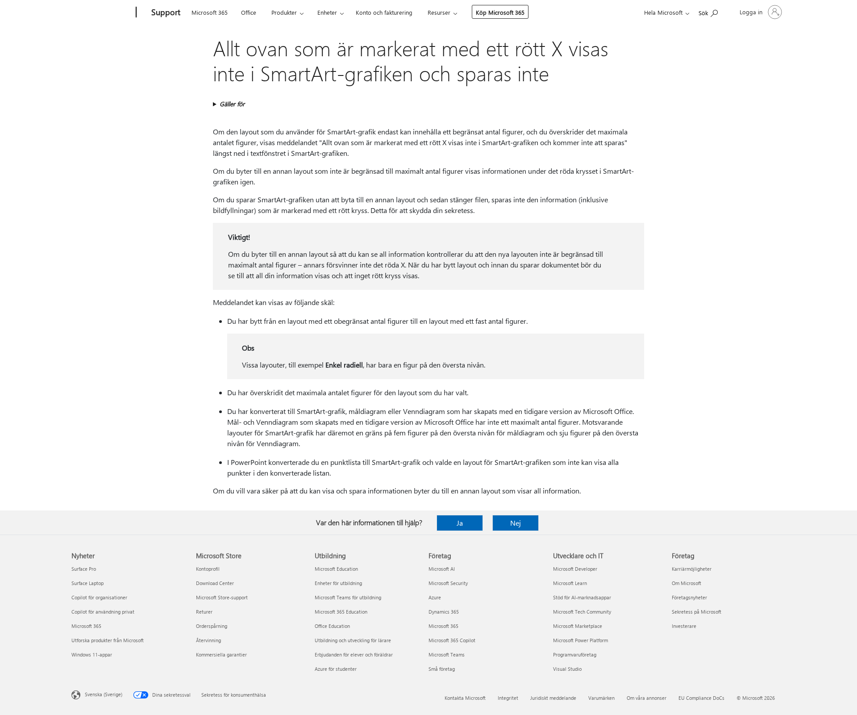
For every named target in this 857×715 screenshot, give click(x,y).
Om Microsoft (686, 583)
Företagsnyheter (689, 597)
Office (248, 12)
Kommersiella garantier (221, 654)
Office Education (332, 626)
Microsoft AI (441, 568)
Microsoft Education (336, 568)
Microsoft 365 (209, 12)
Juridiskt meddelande (553, 697)
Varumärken (601, 697)
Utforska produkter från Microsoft (107, 640)
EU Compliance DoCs (701, 697)
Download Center (215, 583)
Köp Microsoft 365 (500, 12)
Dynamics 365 (443, 611)
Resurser (439, 12)
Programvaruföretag (574, 654)
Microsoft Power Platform (580, 640)
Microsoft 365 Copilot (451, 640)
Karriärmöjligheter (691, 568)
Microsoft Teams (446, 654)
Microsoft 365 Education (341, 611)
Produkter (284, 12)
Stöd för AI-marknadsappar (582, 597)
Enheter (327, 12)
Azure (434, 597)
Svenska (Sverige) (103, 694)
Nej (515, 522)
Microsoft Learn (570, 583)
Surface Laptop (87, 583)
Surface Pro (83, 568)
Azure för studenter (336, 668)
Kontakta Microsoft (465, 697)
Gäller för (232, 104)
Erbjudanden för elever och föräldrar (354, 654)
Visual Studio (567, 668)
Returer (204, 611)
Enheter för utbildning (338, 583)
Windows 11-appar (91, 654)
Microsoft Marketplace (577, 626)
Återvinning (208, 640)
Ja (460, 522)
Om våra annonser (646, 697)
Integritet (508, 697)
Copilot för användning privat (102, 611)
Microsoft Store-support (222, 597)
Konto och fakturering (384, 12)
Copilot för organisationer (99, 597)
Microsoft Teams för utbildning (348, 597)
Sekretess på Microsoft (696, 611)
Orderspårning (211, 626)
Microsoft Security (448, 583)
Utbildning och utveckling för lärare (353, 640)
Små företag (441, 668)
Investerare (684, 626)
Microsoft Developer (575, 568)
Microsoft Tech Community (582, 611)
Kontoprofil (208, 568)
